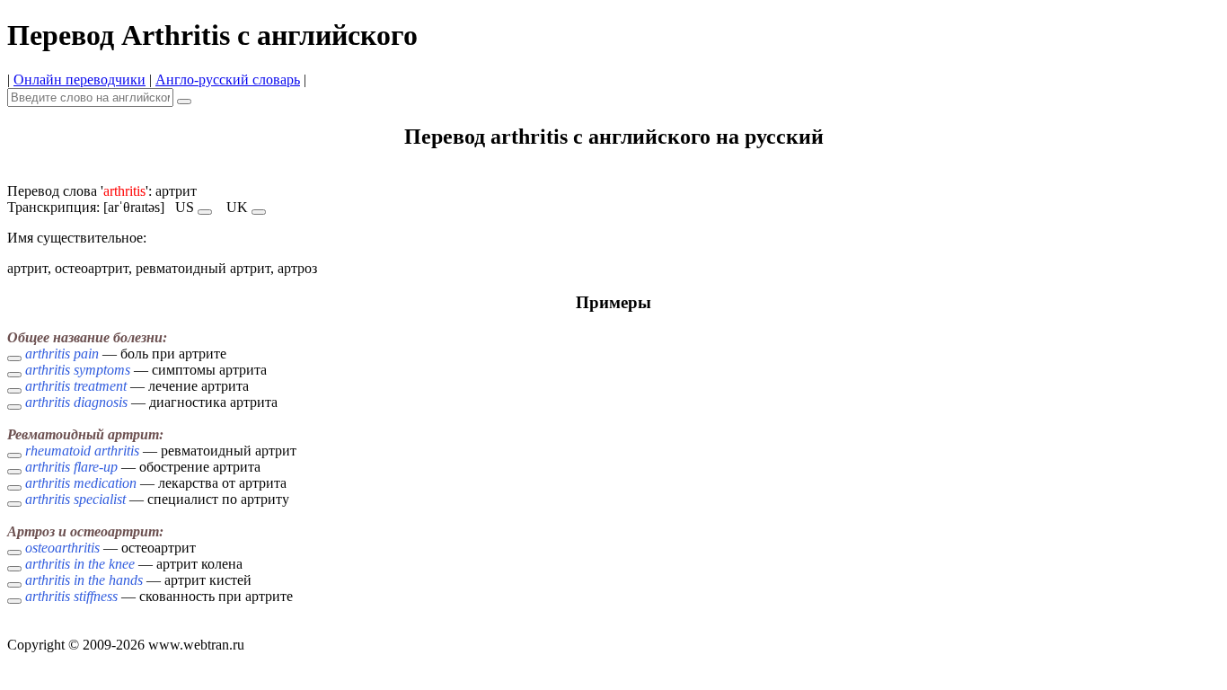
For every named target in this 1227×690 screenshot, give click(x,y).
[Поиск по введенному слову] (184, 101)
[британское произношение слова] (259, 212)
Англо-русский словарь (227, 79)
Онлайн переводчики (79, 79)
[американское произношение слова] (205, 212)
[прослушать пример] (14, 358)
